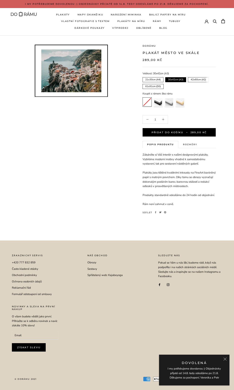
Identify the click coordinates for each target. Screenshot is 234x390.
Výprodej (120, 28)
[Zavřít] (225, 359)
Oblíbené (144, 28)
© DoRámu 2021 (26, 379)
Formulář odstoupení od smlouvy (32, 294)
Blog (163, 28)
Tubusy (175, 21)
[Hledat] (215, 21)
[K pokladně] (223, 21)
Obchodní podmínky (24, 275)
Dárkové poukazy (89, 28)
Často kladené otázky (25, 269)
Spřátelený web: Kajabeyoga (105, 275)
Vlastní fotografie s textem (85, 21)
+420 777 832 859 (23, 262)
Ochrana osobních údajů (27, 281)
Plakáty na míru (131, 21)
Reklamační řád (21, 288)
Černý (158, 101)
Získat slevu (28, 347)
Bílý (169, 101)
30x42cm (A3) (176, 79)
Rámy (157, 21)
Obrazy (91, 262)
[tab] (160, 144)
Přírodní (180, 101)
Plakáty (63, 14)
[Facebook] (155, 212)
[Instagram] (168, 284)
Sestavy (92, 269)
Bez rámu (147, 101)
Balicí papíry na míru (167, 14)
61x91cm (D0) (153, 86)
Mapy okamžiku (90, 14)
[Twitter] (160, 212)
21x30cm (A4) (153, 79)
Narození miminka (126, 14)
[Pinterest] (165, 212)
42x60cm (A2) (198, 79)
